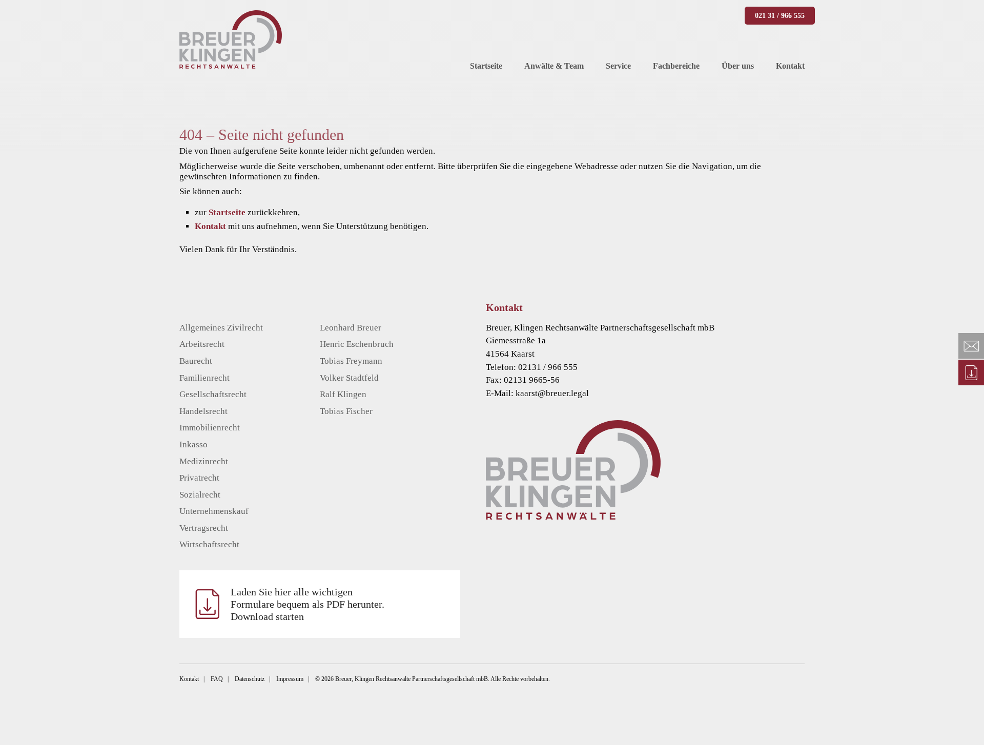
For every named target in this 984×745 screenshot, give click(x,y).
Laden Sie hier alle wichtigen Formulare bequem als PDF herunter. (307, 604)
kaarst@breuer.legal (552, 393)
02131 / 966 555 (548, 367)
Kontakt (210, 226)
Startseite (227, 212)
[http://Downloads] (971, 372)
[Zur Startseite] (660, 470)
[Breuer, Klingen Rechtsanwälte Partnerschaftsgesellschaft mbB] (230, 39)
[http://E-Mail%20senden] (971, 346)
